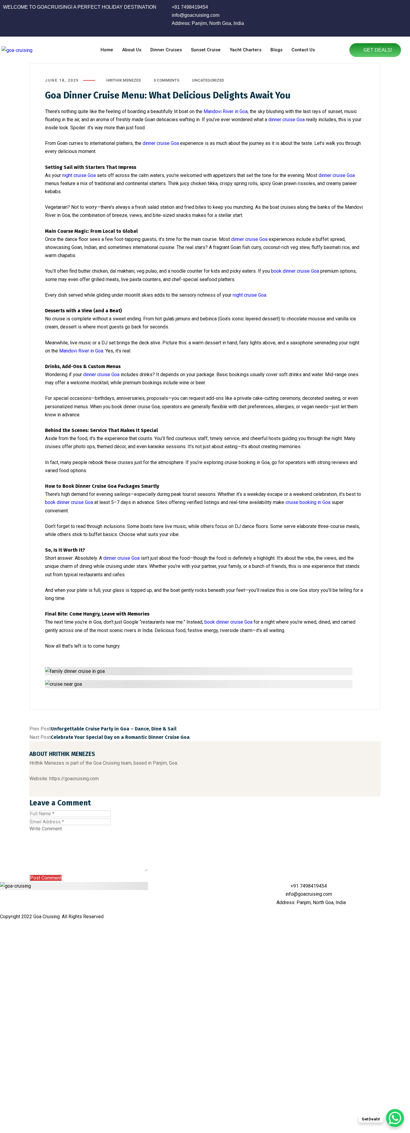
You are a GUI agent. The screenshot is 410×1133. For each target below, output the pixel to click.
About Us (131, 49)
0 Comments (166, 80)
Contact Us (303, 49)
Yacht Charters (245, 49)
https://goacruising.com (74, 778)
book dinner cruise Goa (295, 271)
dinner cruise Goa (286, 119)
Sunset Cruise (206, 49)
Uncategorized (208, 80)
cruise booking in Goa (307, 502)
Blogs (276, 49)
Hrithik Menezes (123, 80)
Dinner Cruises (166, 49)
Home (107, 49)
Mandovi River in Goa (225, 111)
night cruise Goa (79, 175)
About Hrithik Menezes (62, 754)
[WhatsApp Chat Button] (395, 1118)
